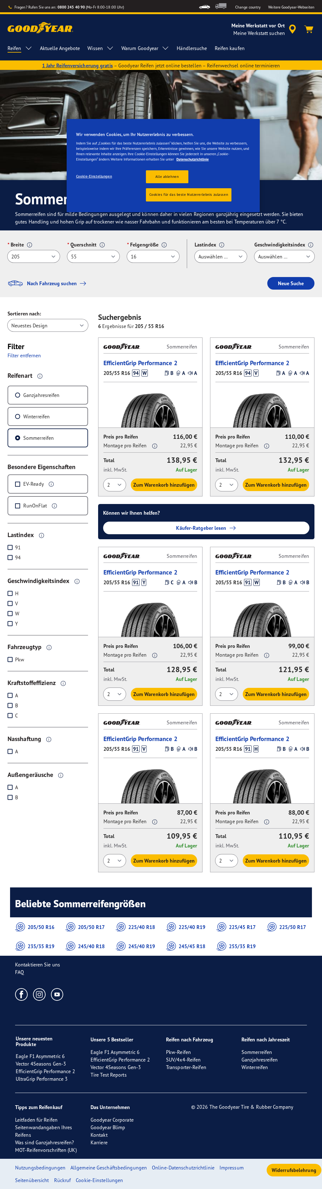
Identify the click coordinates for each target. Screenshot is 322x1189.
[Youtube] (57, 994)
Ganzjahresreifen (41, 395)
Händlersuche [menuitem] (192, 48)
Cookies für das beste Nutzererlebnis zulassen (188, 194)
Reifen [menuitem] (14, 48)
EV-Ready (33, 484)
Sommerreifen (38, 438)
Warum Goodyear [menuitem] (139, 48)
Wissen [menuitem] (95, 48)
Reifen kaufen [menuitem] (230, 48)
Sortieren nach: (24, 313)
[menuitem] (204, 6)
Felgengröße (144, 244)
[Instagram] (39, 994)
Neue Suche (291, 283)
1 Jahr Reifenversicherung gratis (77, 65)
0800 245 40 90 (71, 7)
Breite (17, 244)
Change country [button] (248, 7)
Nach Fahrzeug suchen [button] (52, 283)
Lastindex (205, 244)
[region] (163, 165)
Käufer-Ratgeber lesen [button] (201, 528)
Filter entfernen (24, 355)
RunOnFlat (35, 505)
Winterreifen (36, 416)
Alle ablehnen (167, 176)
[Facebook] (21, 994)
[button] (29, 245)
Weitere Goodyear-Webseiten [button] (291, 7)
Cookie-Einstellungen (94, 176)
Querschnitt (83, 244)
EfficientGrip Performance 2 (140, 363)
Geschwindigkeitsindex (279, 244)
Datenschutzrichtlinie (192, 159)
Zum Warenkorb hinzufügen (164, 485)
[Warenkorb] (308, 29)
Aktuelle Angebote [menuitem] (60, 48)
